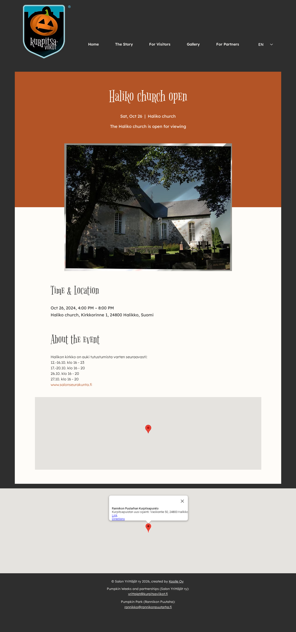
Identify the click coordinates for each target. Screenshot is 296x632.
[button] (160, 44)
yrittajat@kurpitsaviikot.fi (148, 594)
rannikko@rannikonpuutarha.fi (148, 607)
